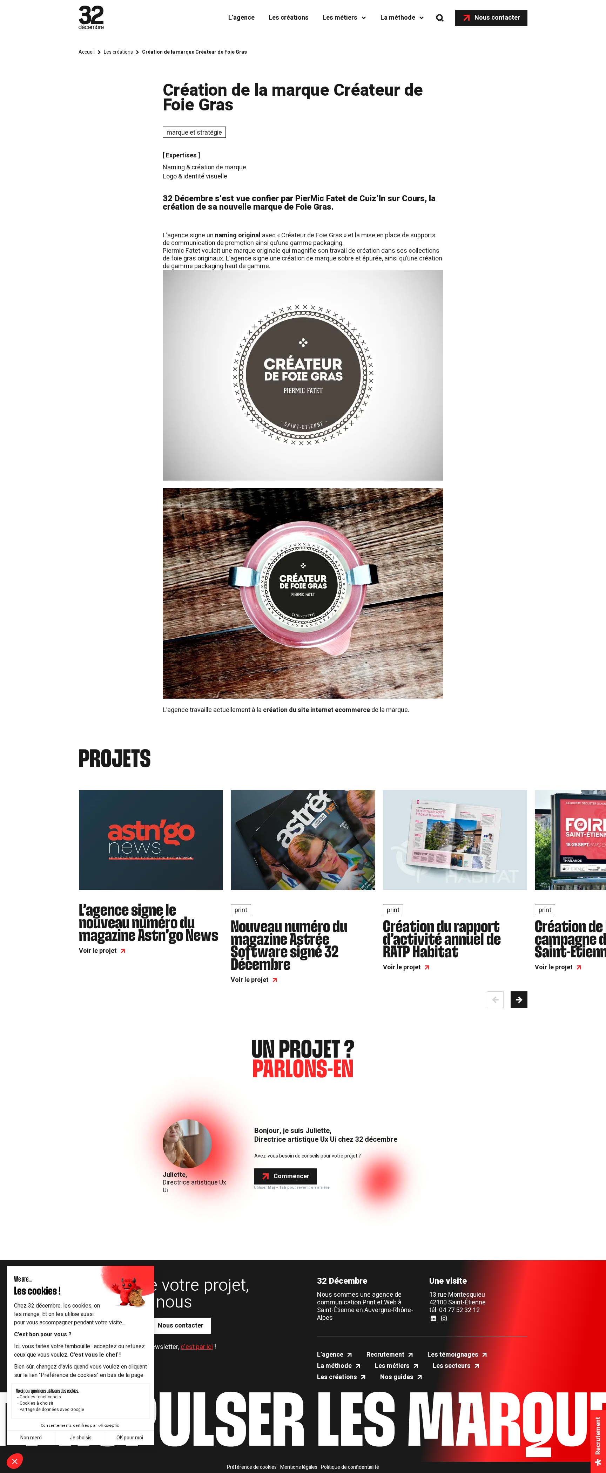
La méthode (398, 17)
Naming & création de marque (204, 167)
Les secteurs (452, 1366)
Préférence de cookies (252, 1467)
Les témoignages (452, 1355)
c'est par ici (197, 1347)
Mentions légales (298, 1467)
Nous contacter (497, 17)
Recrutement (385, 1355)
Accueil (87, 52)
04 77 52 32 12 (459, 1310)
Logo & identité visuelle (195, 176)
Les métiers (340, 17)
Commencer (291, 1176)
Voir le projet (98, 951)
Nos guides (396, 1377)
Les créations (289, 17)
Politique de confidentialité (350, 1467)
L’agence (241, 17)
